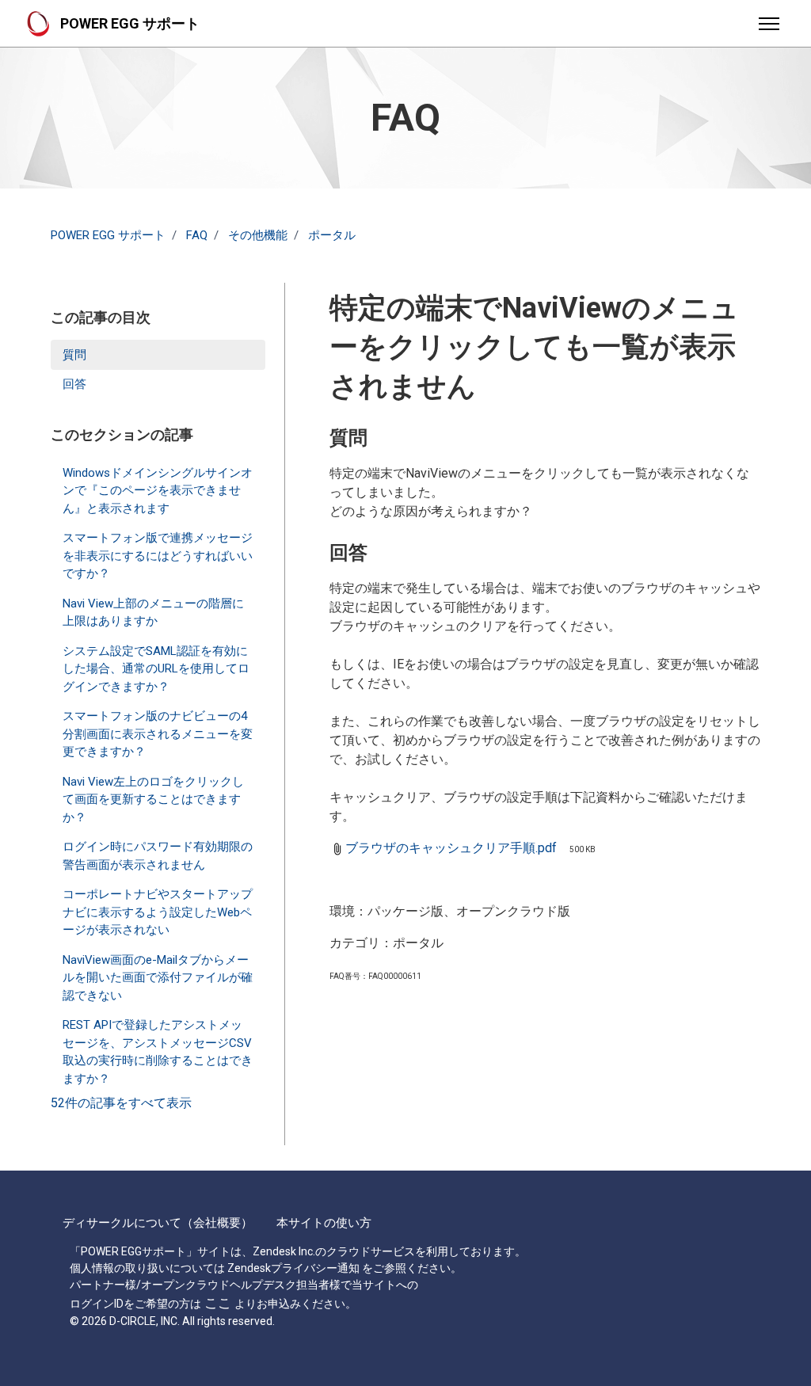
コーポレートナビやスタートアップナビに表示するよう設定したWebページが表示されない (158, 912)
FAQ (197, 235)
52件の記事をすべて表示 (121, 1102)
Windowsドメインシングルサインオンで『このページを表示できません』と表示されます (158, 491)
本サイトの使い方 (323, 1223)
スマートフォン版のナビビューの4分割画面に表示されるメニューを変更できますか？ (158, 734)
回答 (74, 384)
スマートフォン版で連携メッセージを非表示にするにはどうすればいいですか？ (158, 556)
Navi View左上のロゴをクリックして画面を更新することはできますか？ (153, 799)
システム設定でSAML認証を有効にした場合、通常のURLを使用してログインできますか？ (156, 669)
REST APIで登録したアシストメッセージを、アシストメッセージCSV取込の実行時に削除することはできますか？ (158, 1052)
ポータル (332, 235)
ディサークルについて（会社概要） (158, 1223)
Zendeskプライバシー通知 (293, 1268)
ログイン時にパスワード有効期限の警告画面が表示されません (158, 856)
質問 (74, 355)
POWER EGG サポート (108, 235)
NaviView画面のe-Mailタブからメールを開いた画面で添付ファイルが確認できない (158, 978)
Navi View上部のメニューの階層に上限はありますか (153, 612)
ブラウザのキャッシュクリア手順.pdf (451, 847)
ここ (217, 1303)
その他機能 (257, 235)
